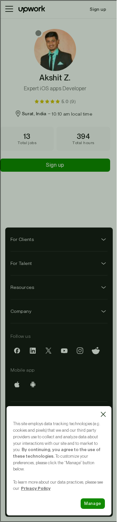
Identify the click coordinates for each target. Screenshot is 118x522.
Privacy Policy (35, 488)
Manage (92, 503)
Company (20, 311)
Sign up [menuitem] (98, 9)
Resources (22, 287)
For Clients (22, 239)
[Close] (103, 414)
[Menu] (9, 9)
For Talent (21, 263)
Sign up (55, 165)
